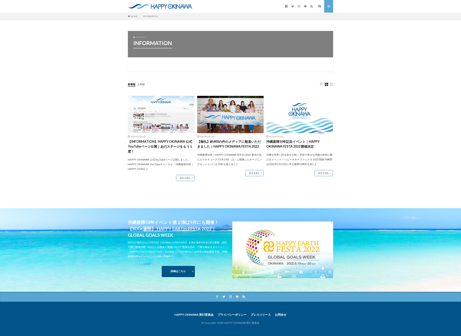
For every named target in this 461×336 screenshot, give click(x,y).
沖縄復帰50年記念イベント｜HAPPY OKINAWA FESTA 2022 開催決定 (293, 144)
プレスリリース (261, 314)
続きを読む (185, 178)
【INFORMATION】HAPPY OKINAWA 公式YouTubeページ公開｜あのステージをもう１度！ (160, 146)
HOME (134, 16)
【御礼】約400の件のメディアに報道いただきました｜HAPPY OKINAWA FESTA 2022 (229, 144)
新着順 (131, 84)
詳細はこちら (178, 271)
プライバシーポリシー (232, 314)
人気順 (141, 84)
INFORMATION (150, 16)
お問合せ (281, 314)
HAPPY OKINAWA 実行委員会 (194, 314)
